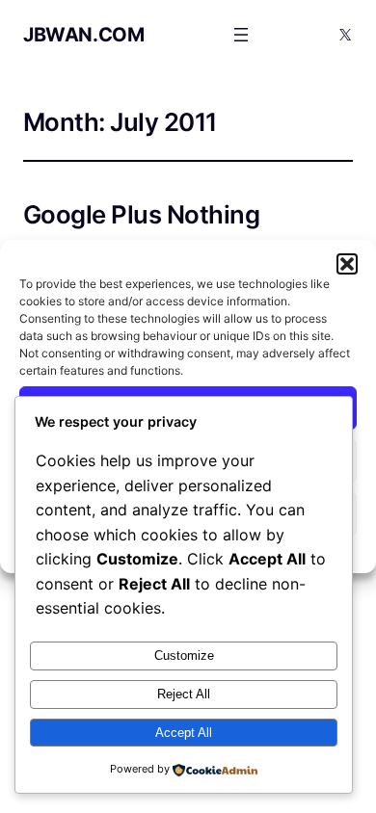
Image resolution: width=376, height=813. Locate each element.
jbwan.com (83, 34)
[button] (347, 264)
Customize (184, 655)
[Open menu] (241, 34)
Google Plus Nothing (141, 214)
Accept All (183, 732)
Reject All (183, 694)
